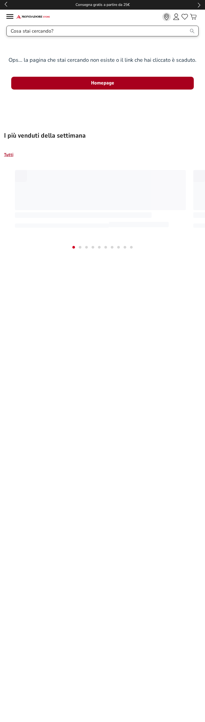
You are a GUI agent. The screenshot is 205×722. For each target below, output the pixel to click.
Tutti (8, 155)
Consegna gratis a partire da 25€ (103, 4)
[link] (166, 17)
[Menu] (11, 17)
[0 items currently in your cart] (193, 17)
